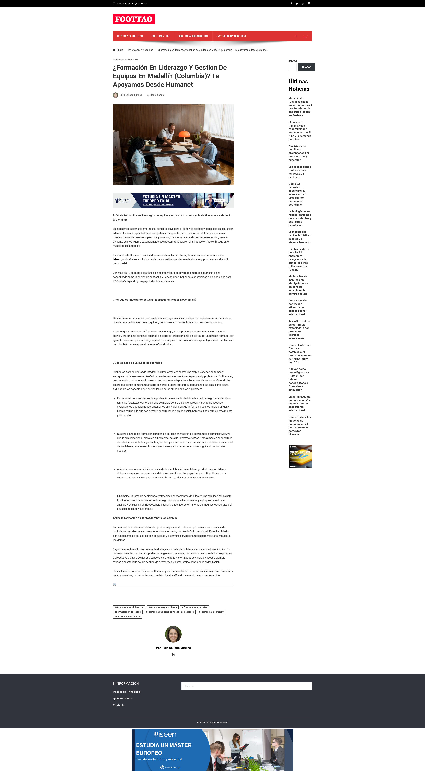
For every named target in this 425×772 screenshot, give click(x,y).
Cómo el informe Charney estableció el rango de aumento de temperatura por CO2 (300, 354)
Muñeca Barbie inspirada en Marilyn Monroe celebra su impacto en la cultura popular (298, 285)
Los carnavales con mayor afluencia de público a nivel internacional (298, 307)
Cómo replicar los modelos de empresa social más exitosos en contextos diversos (300, 426)
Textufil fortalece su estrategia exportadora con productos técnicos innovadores (300, 330)
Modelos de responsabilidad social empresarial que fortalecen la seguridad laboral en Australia (300, 107)
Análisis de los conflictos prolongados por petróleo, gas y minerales (299, 153)
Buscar (293, 60)
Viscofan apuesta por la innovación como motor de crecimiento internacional (299, 403)
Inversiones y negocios (125, 60)
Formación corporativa (195, 607)
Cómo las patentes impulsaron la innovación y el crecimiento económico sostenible (298, 194)
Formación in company (212, 612)
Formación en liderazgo (128, 612)
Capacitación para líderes (163, 607)
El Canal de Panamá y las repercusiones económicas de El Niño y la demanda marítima (300, 131)
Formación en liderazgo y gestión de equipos (171, 612)
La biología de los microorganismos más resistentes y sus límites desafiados (300, 218)
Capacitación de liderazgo (129, 607)
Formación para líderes (128, 616)
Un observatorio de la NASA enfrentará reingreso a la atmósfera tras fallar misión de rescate (299, 259)
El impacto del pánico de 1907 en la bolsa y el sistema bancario (300, 237)
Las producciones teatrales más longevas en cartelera (300, 172)
